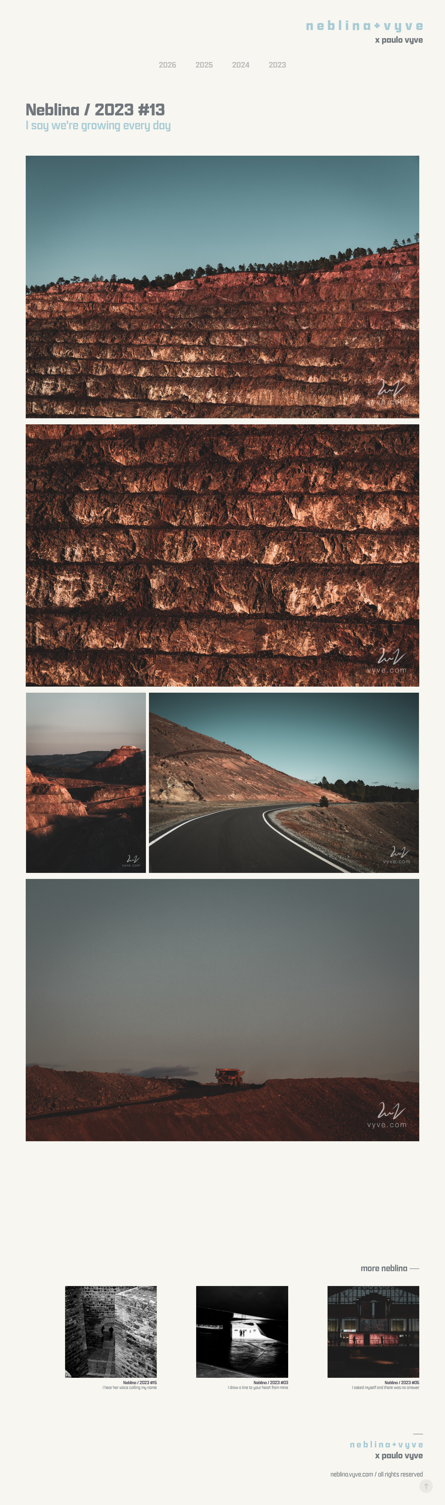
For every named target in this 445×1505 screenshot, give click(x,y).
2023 (277, 64)
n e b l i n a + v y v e (364, 25)
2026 (167, 64)
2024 (240, 64)
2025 (204, 64)
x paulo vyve (399, 39)
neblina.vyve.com (352, 1474)
